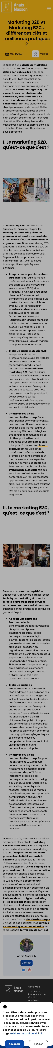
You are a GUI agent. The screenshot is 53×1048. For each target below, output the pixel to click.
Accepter (14, 1044)
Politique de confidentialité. (26, 1033)
